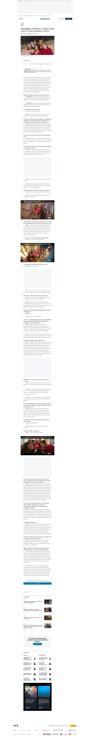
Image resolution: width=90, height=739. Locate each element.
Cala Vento (42, 506)
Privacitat (19, 734)
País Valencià (28, 15)
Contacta (36, 730)
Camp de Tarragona (42, 15)
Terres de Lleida (48, 15)
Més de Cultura (26, 597)
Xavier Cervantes (26, 60)
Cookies (30, 734)
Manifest (15, 730)
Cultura (22, 22)
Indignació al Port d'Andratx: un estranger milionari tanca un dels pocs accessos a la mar (37, 71)
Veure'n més (48, 684)
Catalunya (21, 15)
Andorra (31, 15)
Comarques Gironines (36, 15)
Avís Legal (23, 734)
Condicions (27, 734)
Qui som (22, 730)
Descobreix (27, 684)
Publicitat (29, 730)
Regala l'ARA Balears (45, 730)
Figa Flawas (26, 482)
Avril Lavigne (44, 237)
